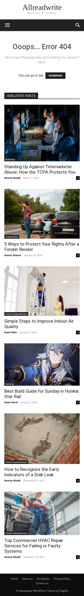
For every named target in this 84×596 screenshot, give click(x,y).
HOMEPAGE (55, 75)
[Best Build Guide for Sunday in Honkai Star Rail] (42, 364)
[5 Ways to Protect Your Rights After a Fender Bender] (42, 214)
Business (10, 159)
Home (14, 578)
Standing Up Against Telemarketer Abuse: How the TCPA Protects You (40, 169)
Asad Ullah (10, 332)
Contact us (42, 583)
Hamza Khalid (12, 177)
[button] (7, 25)
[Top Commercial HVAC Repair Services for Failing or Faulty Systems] (42, 513)
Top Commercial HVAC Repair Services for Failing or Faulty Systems (33, 546)
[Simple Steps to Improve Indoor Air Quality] (42, 291)
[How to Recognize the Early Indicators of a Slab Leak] (42, 438)
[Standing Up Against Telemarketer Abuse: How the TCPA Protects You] (42, 133)
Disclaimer (43, 578)
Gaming (10, 383)
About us (27, 578)
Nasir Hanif (10, 402)
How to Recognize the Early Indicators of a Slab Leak (31, 472)
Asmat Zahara (12, 255)
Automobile (12, 236)
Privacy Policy (62, 578)
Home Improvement (16, 313)
